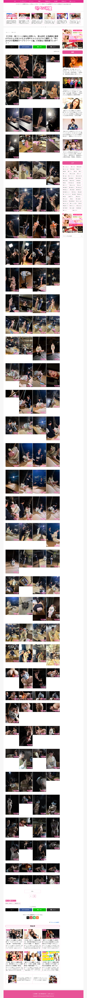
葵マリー (12, 903)
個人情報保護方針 (42, 993)
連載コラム (14, 900)
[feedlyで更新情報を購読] (34, 917)
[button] (53, 46)
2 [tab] (43, 27)
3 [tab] (45, 27)
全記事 (8, 900)
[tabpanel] (12, 19)
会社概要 (35, 993)
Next (82, 19)
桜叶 (7, 903)
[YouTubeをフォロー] (31, 917)
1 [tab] (41, 27)
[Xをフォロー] (28, 917)
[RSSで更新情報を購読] (37, 917)
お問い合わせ (50, 993)
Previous (4, 19)
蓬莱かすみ (18, 903)
